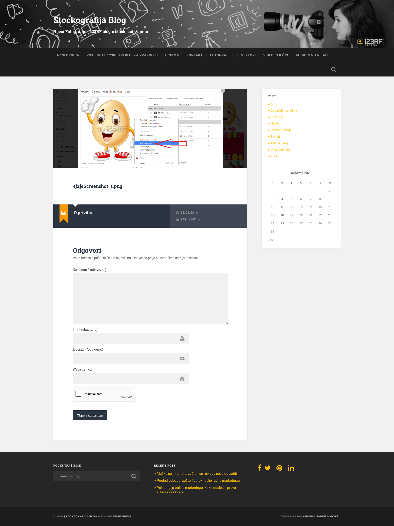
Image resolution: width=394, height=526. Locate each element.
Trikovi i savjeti (281, 143)
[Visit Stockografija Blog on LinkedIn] (291, 469)
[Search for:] (96, 476)
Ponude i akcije (281, 130)
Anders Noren (314, 516)
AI (272, 104)
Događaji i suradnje (284, 110)
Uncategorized (280, 150)
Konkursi (277, 117)
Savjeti (275, 136)
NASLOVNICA (68, 55)
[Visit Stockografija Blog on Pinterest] (279, 469)
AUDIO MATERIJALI (312, 55)
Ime (85, 329)
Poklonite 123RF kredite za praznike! (122, 55)
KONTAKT (195, 55)
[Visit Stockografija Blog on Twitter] (267, 469)
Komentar (90, 270)
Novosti (276, 123)
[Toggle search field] (334, 69)
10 (272, 207)
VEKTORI (248, 55)
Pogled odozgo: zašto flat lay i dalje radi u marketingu (198, 480)
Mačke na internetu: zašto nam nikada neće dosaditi (197, 473)
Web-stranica (82, 369)
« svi (271, 240)
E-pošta (88, 349)
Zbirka (275, 156)
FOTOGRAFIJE (222, 55)
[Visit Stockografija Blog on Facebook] (259, 469)
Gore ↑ (335, 516)
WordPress (122, 516)
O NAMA (172, 55)
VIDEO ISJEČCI (275, 55)
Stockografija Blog (89, 19)
